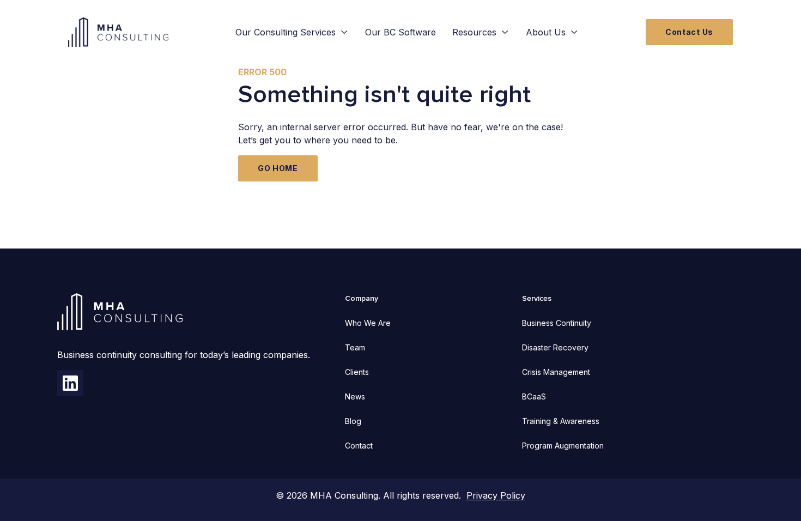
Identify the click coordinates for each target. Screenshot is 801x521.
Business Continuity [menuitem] (556, 323)
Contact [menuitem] (359, 445)
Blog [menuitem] (353, 421)
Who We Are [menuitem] (368, 323)
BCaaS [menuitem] (534, 396)
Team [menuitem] (355, 347)
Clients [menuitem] (357, 372)
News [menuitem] (355, 396)
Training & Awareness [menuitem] (560, 421)
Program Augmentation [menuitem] (563, 445)
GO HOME (278, 168)
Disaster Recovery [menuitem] (555, 347)
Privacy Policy (495, 495)
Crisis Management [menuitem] (556, 372)
